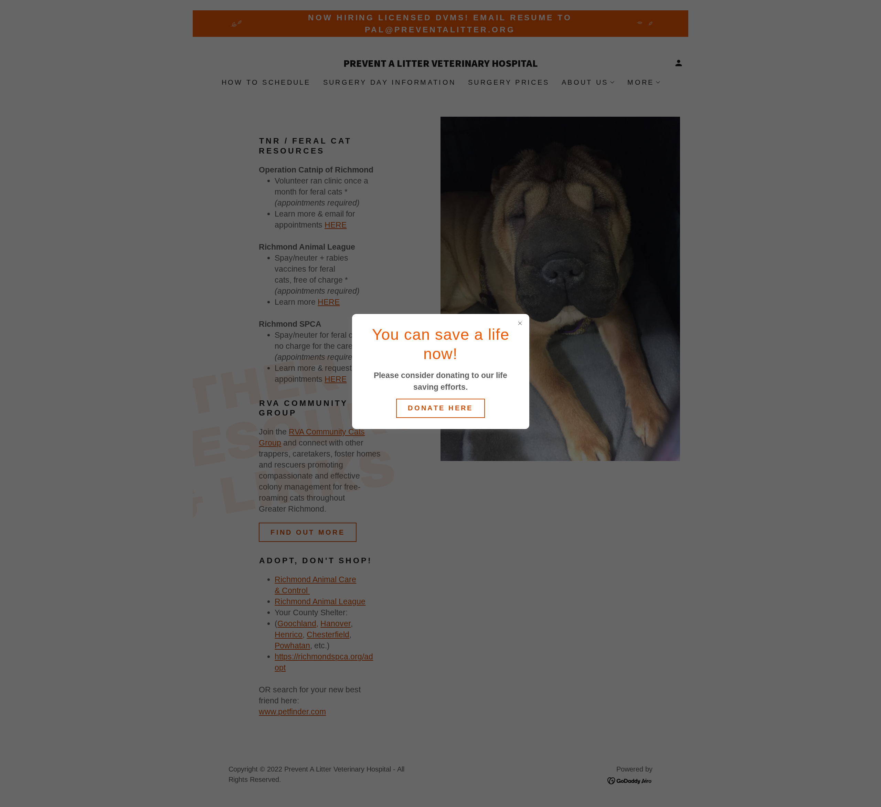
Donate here (440, 408)
